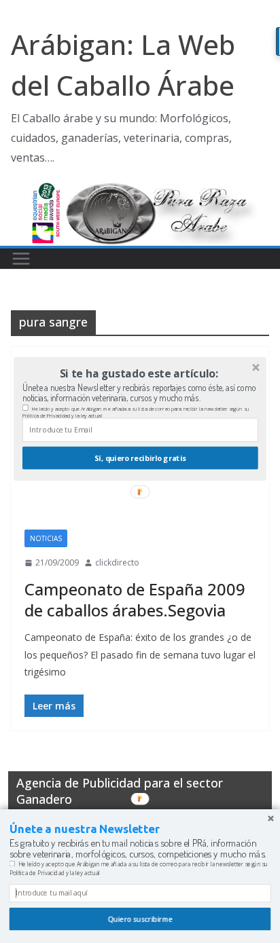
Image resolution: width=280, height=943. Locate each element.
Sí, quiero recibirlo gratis (140, 458)
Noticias (46, 538)
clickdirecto (117, 562)
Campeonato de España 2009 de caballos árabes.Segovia (134, 599)
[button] (139, 374)
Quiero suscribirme (139, 919)
